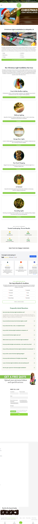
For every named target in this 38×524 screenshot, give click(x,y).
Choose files (13, 411)
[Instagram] (7, 512)
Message (12, 405)
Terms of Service (34, 519)
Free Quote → (19, 97)
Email (11, 396)
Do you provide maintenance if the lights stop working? (19, 358)
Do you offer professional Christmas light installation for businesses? (19, 349)
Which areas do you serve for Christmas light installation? (19, 339)
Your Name (12, 391)
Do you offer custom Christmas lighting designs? (19, 353)
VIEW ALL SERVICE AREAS (19, 301)
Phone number (22, 391)
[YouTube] (15, 512)
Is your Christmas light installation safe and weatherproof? (19, 363)
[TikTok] (11, 512)
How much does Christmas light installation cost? (19, 312)
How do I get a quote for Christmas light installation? (19, 367)
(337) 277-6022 (4, 1)
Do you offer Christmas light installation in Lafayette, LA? (19, 330)
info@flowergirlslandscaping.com (13, 1)
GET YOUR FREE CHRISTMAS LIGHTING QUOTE (19, 59)
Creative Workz (13, 519)
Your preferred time (23, 400)
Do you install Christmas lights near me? (19, 335)
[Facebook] (3, 512)
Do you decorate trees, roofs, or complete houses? (19, 325)
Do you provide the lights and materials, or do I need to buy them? (19, 344)
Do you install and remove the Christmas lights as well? (19, 321)
